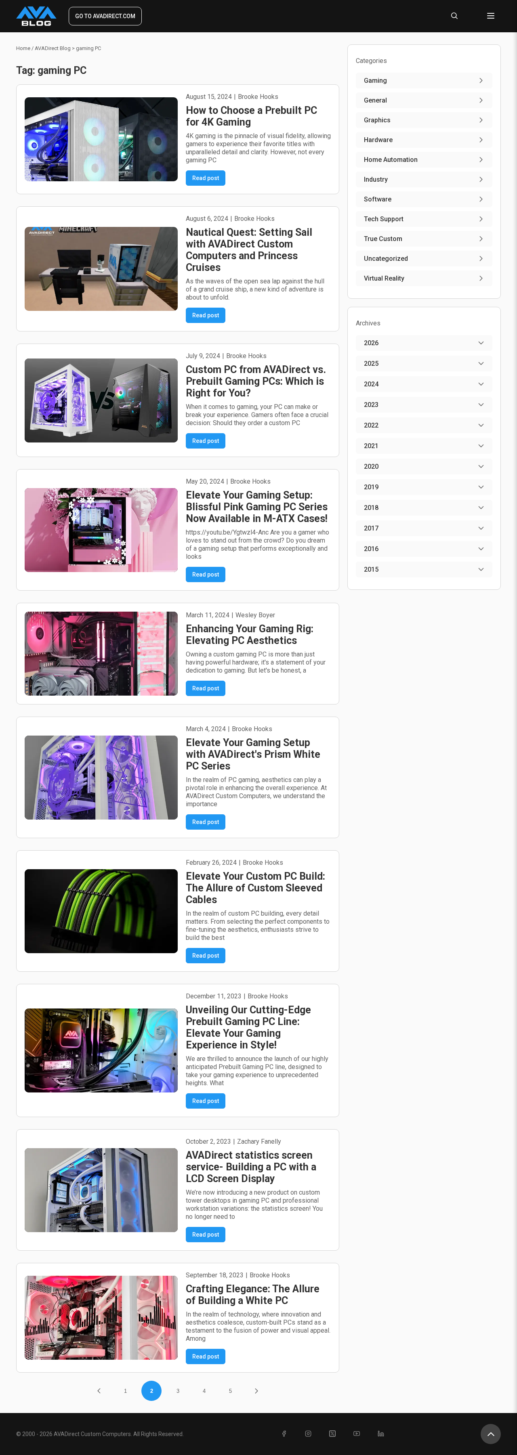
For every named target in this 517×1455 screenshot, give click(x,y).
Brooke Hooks (258, 97)
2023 (371, 405)
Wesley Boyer (255, 615)
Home (23, 48)
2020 (371, 466)
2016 (371, 549)
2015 (371, 569)
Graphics (377, 120)
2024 (371, 384)
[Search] (454, 16)
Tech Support (384, 219)
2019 (371, 487)
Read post (205, 178)
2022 (371, 425)
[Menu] (491, 16)
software (377, 199)
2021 (371, 446)
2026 (371, 343)
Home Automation (391, 160)
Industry (376, 179)
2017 (371, 528)
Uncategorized (386, 258)
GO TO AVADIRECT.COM (105, 16)
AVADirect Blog (53, 48)
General (375, 100)
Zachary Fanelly (259, 1141)
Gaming (375, 80)
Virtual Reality (384, 278)
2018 (371, 508)
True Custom (383, 239)
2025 (371, 363)
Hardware (378, 140)
